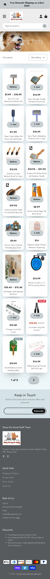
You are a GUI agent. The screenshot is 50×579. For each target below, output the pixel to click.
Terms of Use (8, 481)
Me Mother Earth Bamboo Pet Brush (13, 274)
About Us (6, 486)
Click (18, 517)
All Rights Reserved (33, 573)
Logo (16, 16)
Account (41, 16)
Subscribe (38, 411)
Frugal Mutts (21, 573)
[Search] (44, 26)
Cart (45, 16)
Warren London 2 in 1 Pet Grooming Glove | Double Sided (37, 274)
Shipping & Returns (11, 473)
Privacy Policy (8, 477)
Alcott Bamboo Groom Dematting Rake (13, 354)
